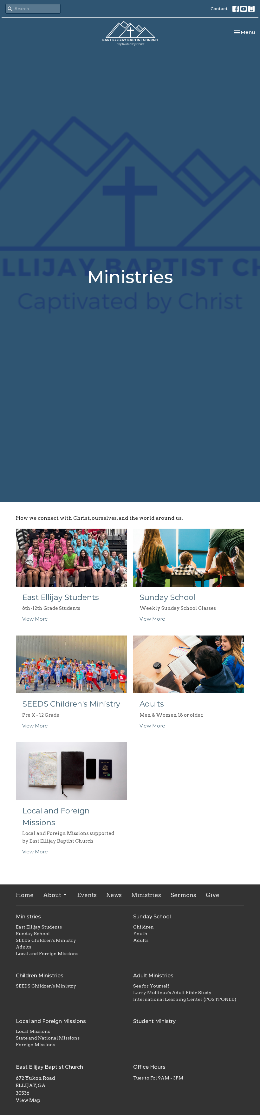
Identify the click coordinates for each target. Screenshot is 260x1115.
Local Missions (33, 1031)
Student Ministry (154, 1021)
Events (87, 895)
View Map (28, 1100)
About (52, 895)
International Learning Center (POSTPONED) (184, 999)
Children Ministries (39, 976)
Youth (140, 933)
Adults (23, 946)
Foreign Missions (35, 1044)
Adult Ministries (153, 976)
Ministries (146, 895)
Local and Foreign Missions (47, 953)
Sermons (183, 895)
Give (212, 895)
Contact (219, 8)
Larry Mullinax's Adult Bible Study (172, 992)
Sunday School (33, 933)
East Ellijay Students (39, 926)
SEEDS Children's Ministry (46, 940)
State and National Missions (48, 1037)
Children (143, 926)
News (114, 895)
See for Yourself (151, 985)
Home (25, 895)
